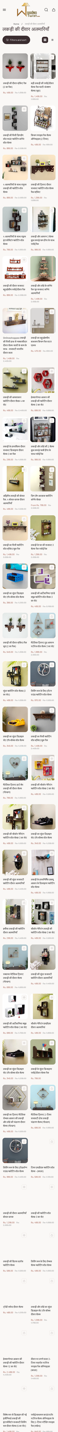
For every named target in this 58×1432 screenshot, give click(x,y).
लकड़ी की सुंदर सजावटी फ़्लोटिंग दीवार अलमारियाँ (13, 881)
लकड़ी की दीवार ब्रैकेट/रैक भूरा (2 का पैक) (15, 644)
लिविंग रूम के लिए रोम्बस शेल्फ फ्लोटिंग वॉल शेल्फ (41, 1263)
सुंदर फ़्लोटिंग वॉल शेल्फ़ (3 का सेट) (14, 692)
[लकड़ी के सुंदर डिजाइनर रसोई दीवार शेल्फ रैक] (43, 1052)
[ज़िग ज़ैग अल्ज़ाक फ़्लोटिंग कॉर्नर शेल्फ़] (43, 478)
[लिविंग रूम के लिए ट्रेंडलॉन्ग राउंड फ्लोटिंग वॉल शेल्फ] (15, 1150)
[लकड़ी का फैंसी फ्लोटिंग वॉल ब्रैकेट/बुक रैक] (15, 528)
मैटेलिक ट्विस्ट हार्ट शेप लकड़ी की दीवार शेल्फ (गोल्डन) (13, 788)
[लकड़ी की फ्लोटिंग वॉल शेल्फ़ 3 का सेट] (43, 1196)
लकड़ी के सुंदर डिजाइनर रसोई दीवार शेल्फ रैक (41, 1070)
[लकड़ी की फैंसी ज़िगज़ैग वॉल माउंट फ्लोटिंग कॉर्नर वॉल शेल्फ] (15, 118)
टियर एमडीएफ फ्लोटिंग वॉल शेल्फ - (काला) (42, 1169)
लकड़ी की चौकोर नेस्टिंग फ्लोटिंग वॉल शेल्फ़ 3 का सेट (43, 786)
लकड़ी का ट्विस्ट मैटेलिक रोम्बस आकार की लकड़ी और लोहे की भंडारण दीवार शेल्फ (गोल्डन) (14, 1120)
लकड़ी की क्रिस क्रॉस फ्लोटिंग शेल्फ (13, 1263)
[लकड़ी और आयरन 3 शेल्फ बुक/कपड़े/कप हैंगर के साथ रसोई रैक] (43, 219)
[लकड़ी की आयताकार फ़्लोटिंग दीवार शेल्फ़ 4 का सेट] (15, 380)
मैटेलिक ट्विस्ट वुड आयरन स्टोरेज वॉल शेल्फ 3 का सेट (42, 644)
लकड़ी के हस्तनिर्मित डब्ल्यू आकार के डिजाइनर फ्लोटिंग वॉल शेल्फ (43, 883)
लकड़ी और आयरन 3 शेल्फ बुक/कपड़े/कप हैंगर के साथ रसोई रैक (42, 240)
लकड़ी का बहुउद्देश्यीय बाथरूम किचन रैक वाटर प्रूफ (41, 341)
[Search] (46, 9)
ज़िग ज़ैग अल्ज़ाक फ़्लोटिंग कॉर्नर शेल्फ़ (41, 497)
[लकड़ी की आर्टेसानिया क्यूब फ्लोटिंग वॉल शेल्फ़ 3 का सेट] (15, 1006)
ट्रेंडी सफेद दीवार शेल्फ (13, 1306)
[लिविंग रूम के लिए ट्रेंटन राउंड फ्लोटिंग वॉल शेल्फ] (43, 674)
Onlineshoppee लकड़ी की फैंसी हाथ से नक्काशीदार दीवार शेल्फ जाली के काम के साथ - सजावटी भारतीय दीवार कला (15, 345)
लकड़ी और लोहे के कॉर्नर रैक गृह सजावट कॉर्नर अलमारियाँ (41, 289)
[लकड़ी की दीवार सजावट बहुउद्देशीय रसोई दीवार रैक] (15, 268)
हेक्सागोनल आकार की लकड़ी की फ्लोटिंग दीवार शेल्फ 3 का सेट (41, 401)
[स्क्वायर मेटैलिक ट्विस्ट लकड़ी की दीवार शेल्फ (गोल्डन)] (15, 957)
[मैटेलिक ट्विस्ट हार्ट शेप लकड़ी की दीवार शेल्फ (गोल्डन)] (15, 767)
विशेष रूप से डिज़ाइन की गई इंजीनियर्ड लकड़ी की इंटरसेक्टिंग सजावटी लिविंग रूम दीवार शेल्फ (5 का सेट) (15, 1420)
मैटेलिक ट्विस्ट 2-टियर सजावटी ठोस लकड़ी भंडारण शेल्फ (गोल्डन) (41, 1118)
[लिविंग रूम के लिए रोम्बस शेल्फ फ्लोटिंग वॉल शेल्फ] (43, 1244)
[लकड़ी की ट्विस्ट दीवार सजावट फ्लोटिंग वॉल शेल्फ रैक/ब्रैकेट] (43, 167)
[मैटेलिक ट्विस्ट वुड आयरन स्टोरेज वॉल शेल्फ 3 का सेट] (43, 625)
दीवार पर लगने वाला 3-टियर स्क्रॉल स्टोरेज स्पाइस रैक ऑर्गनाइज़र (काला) (41, 1364)
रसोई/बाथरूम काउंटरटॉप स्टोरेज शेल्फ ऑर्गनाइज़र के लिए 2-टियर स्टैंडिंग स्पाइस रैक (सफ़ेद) (42, 1420)
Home (16, 23)
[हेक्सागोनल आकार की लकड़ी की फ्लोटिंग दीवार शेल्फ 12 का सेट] (15, 1342)
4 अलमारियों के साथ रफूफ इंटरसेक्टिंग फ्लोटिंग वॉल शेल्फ (14, 240)
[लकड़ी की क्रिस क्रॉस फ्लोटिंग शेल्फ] (15, 1244)
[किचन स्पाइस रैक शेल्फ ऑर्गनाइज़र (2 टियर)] (43, 118)
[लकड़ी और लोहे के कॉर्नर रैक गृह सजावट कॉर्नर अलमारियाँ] (43, 268)
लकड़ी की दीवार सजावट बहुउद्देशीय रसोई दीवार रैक (14, 287)
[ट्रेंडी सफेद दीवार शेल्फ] (15, 1290)
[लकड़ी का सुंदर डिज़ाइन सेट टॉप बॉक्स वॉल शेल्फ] (15, 576)
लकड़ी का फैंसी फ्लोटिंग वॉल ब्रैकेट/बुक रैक (13, 546)
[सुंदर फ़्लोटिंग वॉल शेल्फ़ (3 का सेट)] (15, 674)
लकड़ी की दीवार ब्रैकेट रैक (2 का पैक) (14, 85)
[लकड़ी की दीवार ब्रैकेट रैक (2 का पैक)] (15, 66)
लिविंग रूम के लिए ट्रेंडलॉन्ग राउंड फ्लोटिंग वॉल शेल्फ (15, 1169)
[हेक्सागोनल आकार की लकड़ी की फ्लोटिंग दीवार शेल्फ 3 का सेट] (43, 380)
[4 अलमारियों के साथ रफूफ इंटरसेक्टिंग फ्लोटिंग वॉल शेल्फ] (15, 219)
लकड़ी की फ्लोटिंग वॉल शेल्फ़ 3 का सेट (41, 1215)
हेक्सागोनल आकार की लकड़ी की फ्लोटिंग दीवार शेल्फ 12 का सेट (13, 1362)
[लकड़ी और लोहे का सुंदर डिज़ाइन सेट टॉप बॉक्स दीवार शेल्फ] (43, 1290)
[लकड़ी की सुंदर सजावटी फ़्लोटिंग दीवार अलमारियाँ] (15, 862)
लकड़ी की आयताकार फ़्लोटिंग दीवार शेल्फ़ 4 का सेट (14, 401)
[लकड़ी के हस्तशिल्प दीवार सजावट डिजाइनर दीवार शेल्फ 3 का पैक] (15, 429)
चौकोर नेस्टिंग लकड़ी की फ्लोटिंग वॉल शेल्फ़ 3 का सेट (43, 930)
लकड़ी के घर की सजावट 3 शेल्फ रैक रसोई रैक (42, 546)
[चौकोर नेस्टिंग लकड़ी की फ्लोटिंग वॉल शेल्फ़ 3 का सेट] (43, 911)
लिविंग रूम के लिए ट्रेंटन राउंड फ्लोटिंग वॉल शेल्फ (41, 692)
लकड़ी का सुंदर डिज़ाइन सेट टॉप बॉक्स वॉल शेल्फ (13, 595)
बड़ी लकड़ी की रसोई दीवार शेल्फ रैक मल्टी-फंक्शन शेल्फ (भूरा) (42, 87)
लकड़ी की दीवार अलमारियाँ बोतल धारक (14, 1215)
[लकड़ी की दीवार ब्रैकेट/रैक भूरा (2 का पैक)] (15, 625)
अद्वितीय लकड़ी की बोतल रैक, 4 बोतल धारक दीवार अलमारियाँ (14, 499)
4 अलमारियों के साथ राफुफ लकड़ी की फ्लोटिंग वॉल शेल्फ (15, 188)
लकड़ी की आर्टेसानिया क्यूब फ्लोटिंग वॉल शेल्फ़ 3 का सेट (15, 1025)
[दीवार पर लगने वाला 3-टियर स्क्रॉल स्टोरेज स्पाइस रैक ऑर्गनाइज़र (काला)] (43, 1342)
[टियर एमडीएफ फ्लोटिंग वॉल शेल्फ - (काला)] (43, 1150)
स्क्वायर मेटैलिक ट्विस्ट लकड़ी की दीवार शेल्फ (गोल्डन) (13, 978)
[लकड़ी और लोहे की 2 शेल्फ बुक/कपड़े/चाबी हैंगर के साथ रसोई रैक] (43, 429)
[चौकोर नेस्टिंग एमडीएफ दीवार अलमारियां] (43, 1006)
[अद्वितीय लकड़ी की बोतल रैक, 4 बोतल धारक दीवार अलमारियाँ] (15, 478)
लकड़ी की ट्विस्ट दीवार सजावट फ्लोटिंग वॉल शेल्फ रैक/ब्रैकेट (42, 188)
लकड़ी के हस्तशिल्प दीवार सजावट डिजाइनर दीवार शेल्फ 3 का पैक (14, 450)
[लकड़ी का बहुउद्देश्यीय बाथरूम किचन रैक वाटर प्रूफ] (43, 320)
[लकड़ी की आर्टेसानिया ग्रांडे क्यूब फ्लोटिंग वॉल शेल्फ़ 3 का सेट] (43, 576)
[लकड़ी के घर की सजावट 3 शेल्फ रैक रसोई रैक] (43, 528)
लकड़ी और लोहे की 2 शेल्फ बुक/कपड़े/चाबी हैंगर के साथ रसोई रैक (42, 450)
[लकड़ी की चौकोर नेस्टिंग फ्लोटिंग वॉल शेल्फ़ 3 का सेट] (43, 767)
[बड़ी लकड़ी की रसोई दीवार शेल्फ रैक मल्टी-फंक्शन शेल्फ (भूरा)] (43, 66)
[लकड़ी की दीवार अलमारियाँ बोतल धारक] (15, 1196)
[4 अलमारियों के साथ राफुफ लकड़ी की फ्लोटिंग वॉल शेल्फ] (15, 167)
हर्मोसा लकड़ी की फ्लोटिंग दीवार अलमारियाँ (14, 930)
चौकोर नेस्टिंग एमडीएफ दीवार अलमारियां (41, 1025)
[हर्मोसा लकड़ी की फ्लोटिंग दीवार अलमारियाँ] (15, 911)
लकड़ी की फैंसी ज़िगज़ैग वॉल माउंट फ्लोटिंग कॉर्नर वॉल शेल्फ (13, 139)
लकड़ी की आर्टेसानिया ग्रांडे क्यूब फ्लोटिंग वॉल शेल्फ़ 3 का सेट (43, 597)
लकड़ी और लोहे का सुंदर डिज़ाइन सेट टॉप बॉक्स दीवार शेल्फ (41, 1310)
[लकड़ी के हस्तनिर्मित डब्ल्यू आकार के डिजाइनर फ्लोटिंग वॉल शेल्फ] (43, 862)
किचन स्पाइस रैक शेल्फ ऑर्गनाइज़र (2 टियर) (41, 137)
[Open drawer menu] (4, 9)
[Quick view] (51, 57)
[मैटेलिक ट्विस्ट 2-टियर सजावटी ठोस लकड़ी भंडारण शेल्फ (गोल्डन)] (43, 1097)
